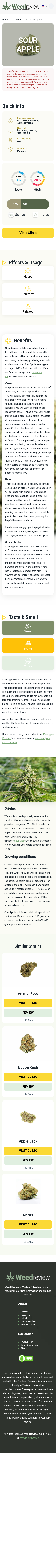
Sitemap (24, 1348)
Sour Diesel (20, 840)
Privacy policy (27, 1342)
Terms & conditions (29, 1345)
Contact (24, 1312)
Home (5, 19)
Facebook (25, 1315)
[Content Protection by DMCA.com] (25, 1358)
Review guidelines (28, 1321)
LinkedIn (24, 1318)
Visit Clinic (28, 233)
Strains (19, 19)
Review (28, 1012)
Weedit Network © (30, 1438)
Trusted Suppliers (29, 1324)
